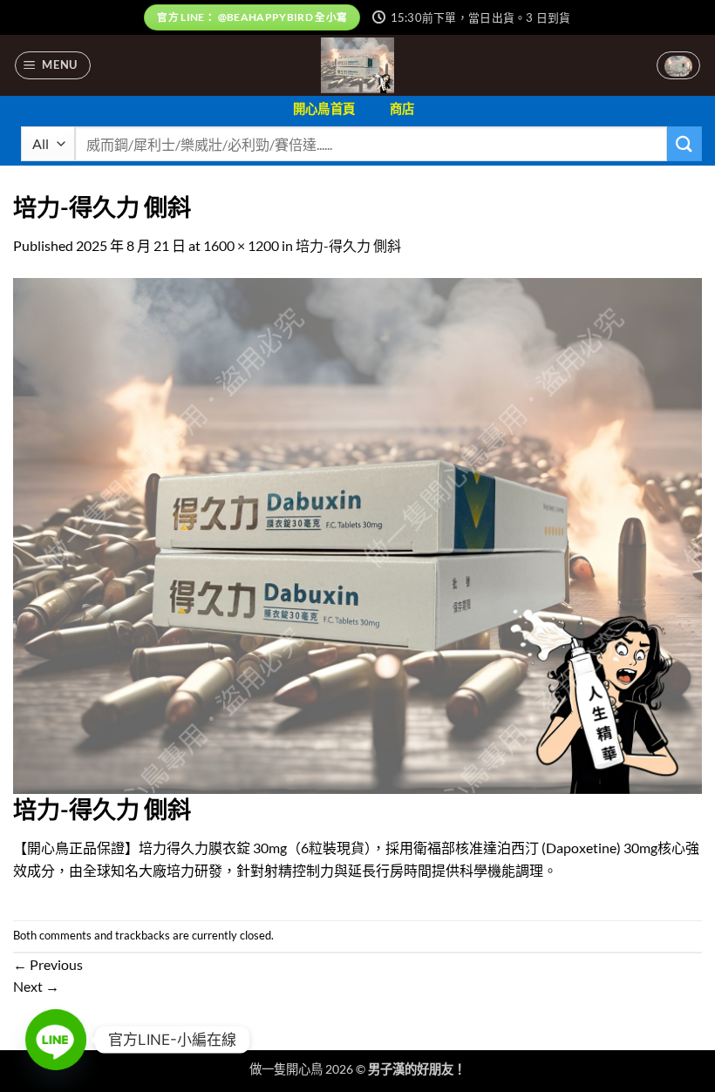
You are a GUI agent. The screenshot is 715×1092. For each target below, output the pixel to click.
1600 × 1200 (241, 245)
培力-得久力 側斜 (348, 245)
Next (36, 986)
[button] (53, 65)
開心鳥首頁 (324, 108)
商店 (402, 108)
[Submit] (684, 143)
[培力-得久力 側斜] (357, 534)
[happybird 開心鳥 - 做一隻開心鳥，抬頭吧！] (358, 65)
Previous (48, 964)
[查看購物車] (678, 65)
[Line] (55, 1039)
